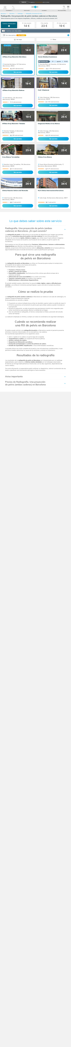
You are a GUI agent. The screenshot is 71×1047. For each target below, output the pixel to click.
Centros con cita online (13, 31)
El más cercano (62, 25)
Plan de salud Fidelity (62, 10)
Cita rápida (44, 25)
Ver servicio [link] (18, 72)
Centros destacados (9, 23)
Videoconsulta (27, 10)
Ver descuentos (15, 35)
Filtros (54, 39)
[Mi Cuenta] (5, 7)
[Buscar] (64, 7)
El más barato (26, 25)
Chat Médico (44, 10)
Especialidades (9, 10)
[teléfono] (13, 7)
